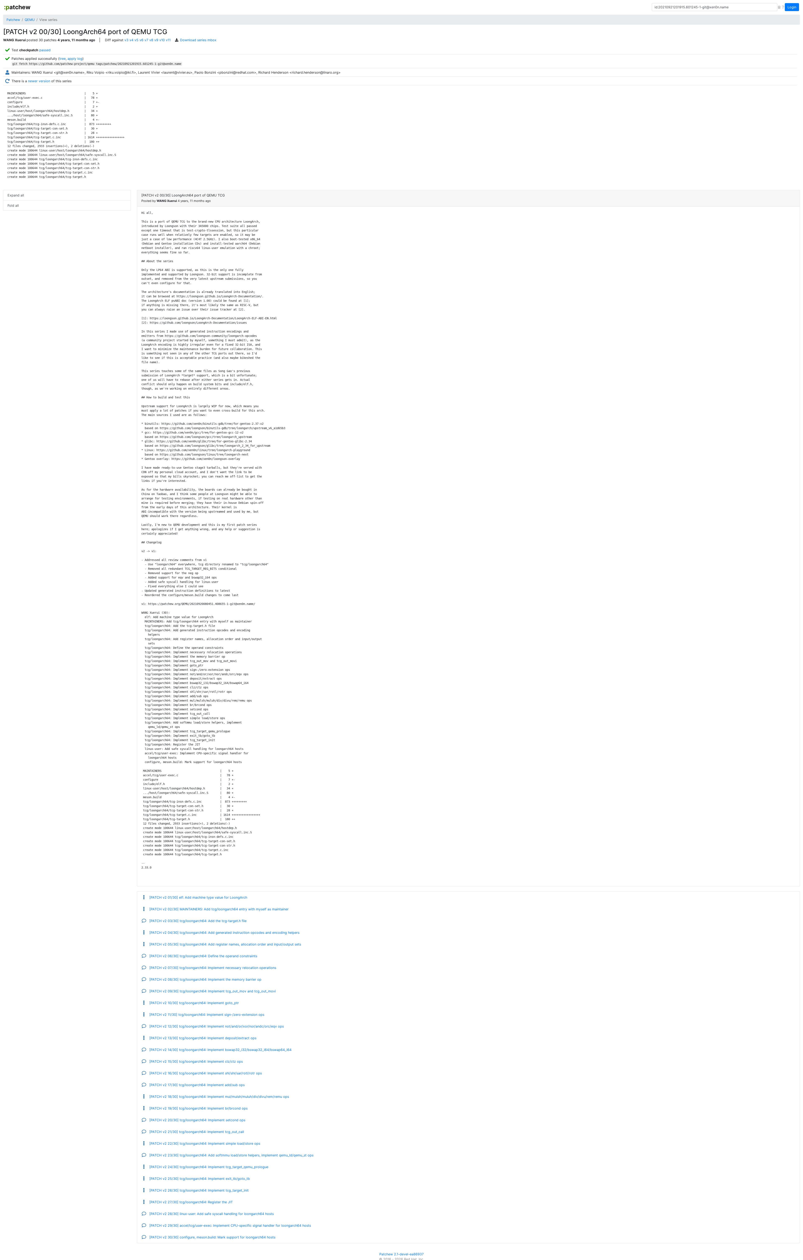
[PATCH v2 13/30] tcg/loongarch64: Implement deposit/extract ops (202, 1038)
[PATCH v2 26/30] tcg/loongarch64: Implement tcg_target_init (198, 1190)
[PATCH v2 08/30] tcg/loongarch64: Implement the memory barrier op (204, 979)
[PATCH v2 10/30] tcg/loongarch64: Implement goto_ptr (193, 1003)
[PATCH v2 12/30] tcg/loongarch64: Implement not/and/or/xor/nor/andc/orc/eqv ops (216, 1026)
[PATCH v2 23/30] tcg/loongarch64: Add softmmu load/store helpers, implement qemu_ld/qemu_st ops (230, 1155)
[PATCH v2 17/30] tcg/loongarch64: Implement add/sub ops (196, 1085)
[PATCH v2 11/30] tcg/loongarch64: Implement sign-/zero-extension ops (206, 1014)
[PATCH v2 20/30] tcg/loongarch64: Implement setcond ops (196, 1120)
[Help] (783, 7)
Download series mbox (198, 40)
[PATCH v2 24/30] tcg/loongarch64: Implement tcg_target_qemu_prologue (208, 1167)
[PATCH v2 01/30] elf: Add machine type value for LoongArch (197, 897)
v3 (126, 40)
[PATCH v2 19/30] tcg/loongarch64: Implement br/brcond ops (198, 1108)
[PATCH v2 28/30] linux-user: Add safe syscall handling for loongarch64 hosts (211, 1214)
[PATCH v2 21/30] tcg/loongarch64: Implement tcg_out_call (196, 1132)
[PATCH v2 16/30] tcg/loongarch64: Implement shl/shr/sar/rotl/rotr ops (205, 1073)
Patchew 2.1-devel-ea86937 (401, 1254)
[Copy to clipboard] (779, 7)
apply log (75, 58)
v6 (141, 40)
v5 (136, 40)
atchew (17, 7)
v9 (156, 40)
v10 (162, 40)
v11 (168, 40)
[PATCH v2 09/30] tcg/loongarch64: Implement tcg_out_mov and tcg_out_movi (212, 991)
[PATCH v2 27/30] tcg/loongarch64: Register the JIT (190, 1202)
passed (45, 50)
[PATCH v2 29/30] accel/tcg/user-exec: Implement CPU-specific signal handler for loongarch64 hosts (229, 1225)
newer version (39, 81)
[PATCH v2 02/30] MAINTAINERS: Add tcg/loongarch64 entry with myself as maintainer (218, 909)
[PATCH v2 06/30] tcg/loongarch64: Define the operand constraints (202, 956)
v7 (146, 40)
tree (62, 58)
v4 (131, 40)
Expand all (16, 195)
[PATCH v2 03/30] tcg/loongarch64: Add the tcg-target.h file (197, 921)
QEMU (30, 20)
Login (792, 7)
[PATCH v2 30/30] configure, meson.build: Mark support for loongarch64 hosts (211, 1237)
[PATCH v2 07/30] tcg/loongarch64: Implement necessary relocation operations (212, 968)
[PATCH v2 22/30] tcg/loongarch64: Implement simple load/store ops (204, 1143)
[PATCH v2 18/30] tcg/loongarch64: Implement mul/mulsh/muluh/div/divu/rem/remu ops (218, 1096)
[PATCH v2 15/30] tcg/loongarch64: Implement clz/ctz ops (195, 1061)
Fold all (13, 205)
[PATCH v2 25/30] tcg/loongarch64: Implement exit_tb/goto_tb (199, 1179)
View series (48, 20)
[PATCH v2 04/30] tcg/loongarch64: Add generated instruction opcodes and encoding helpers (223, 932)
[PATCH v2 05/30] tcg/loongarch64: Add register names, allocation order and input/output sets (224, 944)
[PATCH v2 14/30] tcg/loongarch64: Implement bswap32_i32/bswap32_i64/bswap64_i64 (220, 1050)
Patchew (13, 20)
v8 (151, 40)
